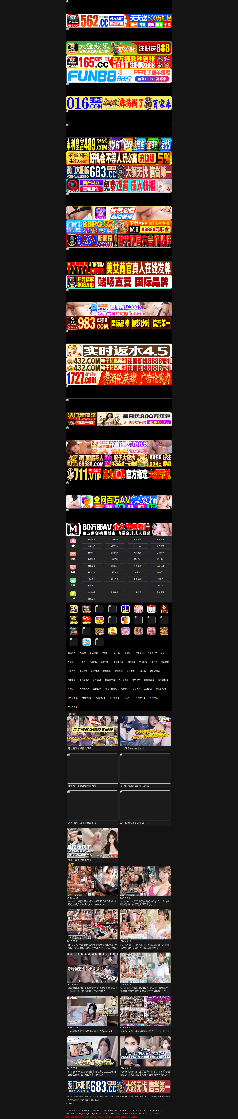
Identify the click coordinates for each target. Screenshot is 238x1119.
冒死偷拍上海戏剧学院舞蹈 (134, 785)
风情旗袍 (91, 572)
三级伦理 (91, 546)
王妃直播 (83, 670)
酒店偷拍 (165, 662)
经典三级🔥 (73, 697)
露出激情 (114, 579)
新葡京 (71, 662)
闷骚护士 (160, 572)
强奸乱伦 (114, 539)
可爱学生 (137, 566)
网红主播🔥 (73, 706)
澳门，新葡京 (111, 688)
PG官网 (83, 653)
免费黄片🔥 (149, 679)
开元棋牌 (94, 653)
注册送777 (152, 653)
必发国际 (142, 670)
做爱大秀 (136, 688)
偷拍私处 (107, 670)
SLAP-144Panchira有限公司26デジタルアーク (145, 1031)
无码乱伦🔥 (163, 679)
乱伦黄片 (95, 670)
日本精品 (114, 546)
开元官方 (72, 688)
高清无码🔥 (141, 697)
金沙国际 (97, 688)
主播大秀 (72, 670)
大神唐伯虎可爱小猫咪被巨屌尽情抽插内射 (90, 1031)
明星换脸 (114, 572)
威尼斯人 (72, 653)
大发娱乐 (72, 679)
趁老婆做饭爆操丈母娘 (80, 748)
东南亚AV (160, 552)
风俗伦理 (160, 592)
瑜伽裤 (137, 572)
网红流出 (137, 559)
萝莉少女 (160, 539)
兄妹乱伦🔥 (100, 697)
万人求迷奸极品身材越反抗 (82, 822)
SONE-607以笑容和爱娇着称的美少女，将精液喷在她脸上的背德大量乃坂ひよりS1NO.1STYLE (144, 904)
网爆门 (160, 579)
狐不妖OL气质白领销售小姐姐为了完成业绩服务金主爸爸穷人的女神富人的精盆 (92, 1073)
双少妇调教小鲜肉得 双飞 (133, 822)
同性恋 (160, 585)
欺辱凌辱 (91, 559)
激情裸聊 (136, 679)
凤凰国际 (105, 662)
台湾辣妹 (91, 552)
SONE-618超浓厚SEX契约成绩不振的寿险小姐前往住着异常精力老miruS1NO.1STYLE (92, 903)
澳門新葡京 (84, 679)
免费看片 (125, 688)
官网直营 (106, 653)
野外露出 (160, 559)
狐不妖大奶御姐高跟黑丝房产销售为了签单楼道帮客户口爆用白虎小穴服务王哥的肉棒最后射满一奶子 (145, 1074)
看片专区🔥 (114, 697)
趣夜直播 (119, 670)
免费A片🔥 (86, 697)
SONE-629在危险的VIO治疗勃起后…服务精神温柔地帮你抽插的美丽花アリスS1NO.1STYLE (144, 989)
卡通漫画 (91, 579)
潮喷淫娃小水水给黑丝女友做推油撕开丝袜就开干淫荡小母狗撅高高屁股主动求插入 (93, 989)
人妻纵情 (137, 592)
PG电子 (128, 653)
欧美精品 (137, 539)
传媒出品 (91, 585)
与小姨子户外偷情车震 (132, 748)
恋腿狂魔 (160, 566)
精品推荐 (91, 539)
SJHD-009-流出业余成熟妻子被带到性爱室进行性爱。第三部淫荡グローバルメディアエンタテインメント (93, 947)
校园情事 (114, 592)
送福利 (164, 653)
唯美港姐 (137, 552)
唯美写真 (137, 579)
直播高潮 (131, 662)
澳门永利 (117, 653)
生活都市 (91, 592)
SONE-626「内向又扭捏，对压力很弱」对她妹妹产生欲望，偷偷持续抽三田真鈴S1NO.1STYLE (144, 947)
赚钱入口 (128, 697)
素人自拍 (160, 546)
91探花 (114, 559)
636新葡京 (124, 679)
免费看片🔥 (110, 679)
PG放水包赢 (118, 662)
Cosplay (137, 546)
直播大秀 (148, 688)
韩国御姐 (114, 552)
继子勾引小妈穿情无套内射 (82, 785)
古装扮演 (91, 566)
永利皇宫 (97, 679)
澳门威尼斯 (161, 688)
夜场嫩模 (131, 670)
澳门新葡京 (155, 670)
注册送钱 (140, 653)
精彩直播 (143, 662)
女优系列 (114, 566)
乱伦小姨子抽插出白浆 (80, 860)
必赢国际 (93, 662)
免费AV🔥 (154, 697)
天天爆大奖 (84, 688)
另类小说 (91, 598)
